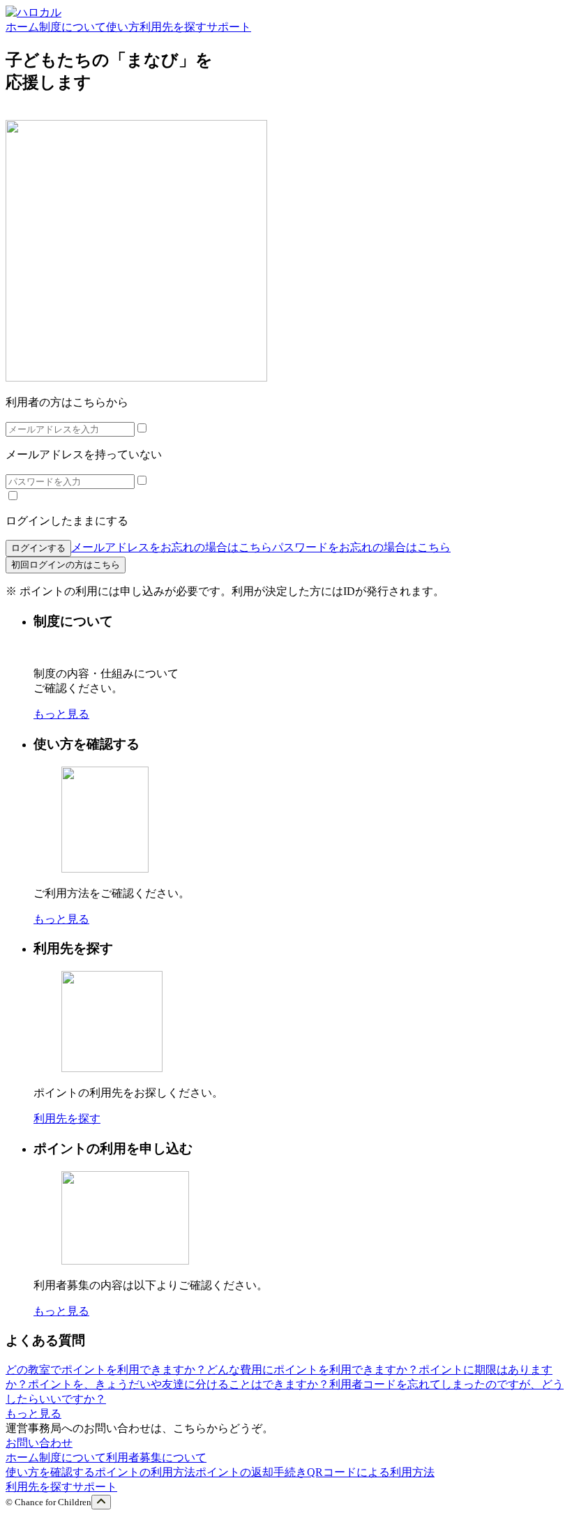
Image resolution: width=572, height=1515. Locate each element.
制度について (72, 1457)
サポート (95, 1487)
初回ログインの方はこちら (65, 564)
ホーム (22, 1457)
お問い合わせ (39, 1443)
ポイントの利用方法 (145, 1472)
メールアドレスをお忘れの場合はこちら (171, 547)
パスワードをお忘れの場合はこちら (361, 547)
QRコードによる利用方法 (371, 1472)
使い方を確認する (50, 1472)
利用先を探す (66, 1118)
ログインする (38, 548)
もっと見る (61, 714)
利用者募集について (156, 1457)
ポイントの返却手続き (251, 1472)
